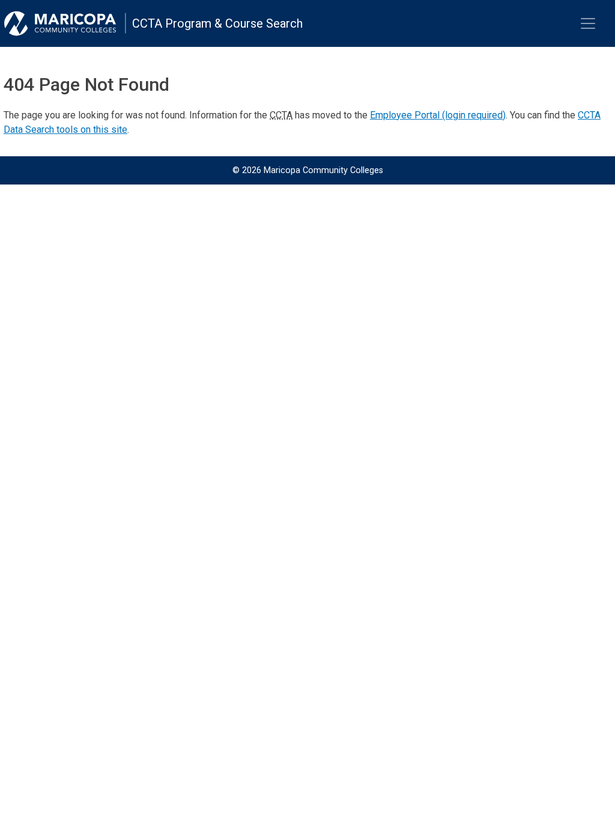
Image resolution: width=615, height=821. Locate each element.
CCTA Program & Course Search (217, 23)
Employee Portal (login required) (438, 115)
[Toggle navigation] (588, 23)
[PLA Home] (65, 23)
